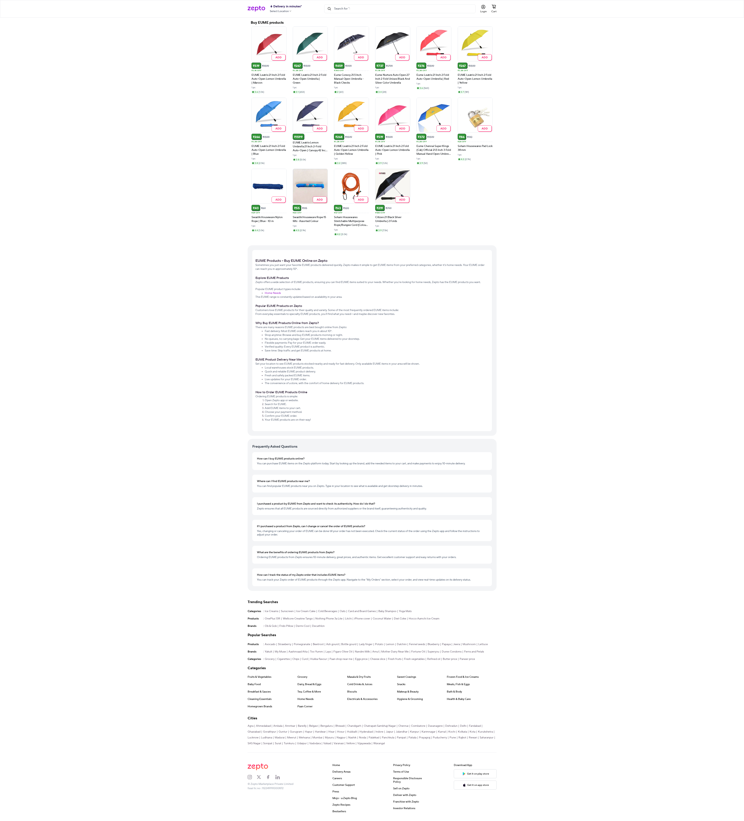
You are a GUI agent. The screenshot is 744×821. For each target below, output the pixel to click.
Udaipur (302, 743)
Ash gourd (332, 644)
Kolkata (462, 732)
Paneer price (467, 659)
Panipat (401, 737)
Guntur (283, 732)
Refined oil (433, 659)
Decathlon (318, 626)
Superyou (433, 651)
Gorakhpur (269, 732)
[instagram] (252, 777)
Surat (278, 743)
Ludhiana (266, 737)
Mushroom (469, 644)
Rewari (473, 737)
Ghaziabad (254, 732)
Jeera (456, 644)
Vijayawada (364, 743)
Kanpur (414, 732)
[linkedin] (280, 777)
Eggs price (361, 659)
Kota (472, 732)
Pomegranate (302, 644)
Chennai (403, 726)
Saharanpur (486, 737)
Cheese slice (377, 659)
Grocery (270, 659)
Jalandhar (401, 732)
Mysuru (329, 737)
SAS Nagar (254, 743)
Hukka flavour (318, 659)
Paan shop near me (340, 659)
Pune (453, 737)
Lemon (390, 644)
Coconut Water (382, 618)
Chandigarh (354, 726)
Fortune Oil (418, 651)
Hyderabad (366, 732)
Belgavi (313, 726)
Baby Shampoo (387, 611)
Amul (375, 651)
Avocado (270, 644)
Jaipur (389, 732)
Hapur (308, 732)
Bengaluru (326, 726)
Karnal (442, 732)
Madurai (280, 737)
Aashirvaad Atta (298, 651)
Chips (295, 659)
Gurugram (296, 732)
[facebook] (270, 777)
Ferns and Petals (474, 651)
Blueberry (433, 644)
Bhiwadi (340, 726)
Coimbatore (418, 726)
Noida (362, 737)
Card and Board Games (362, 611)
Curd (305, 659)
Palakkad (374, 737)
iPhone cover (362, 618)
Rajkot (462, 737)
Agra (250, 726)
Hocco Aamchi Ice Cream (424, 618)
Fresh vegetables (414, 659)
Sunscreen (287, 611)
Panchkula (388, 737)
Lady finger (365, 644)
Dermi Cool (302, 626)
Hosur (340, 732)
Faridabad (475, 726)
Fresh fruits (394, 659)
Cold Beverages (327, 611)
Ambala (277, 726)
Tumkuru (289, 743)
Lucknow (253, 737)
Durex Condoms (452, 651)
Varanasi (339, 743)
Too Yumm (316, 651)
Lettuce (483, 644)
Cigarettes (283, 659)
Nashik (352, 737)
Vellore (350, 743)
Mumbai (317, 737)
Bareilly (302, 726)
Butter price (450, 659)
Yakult (268, 651)
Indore (379, 732)
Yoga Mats (405, 611)
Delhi (463, 726)
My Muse (280, 651)
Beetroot (318, 644)
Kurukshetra (485, 732)
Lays (328, 651)
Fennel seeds (417, 644)
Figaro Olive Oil (342, 651)
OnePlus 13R (272, 618)
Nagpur (341, 737)
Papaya (446, 644)
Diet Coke (400, 618)
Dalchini (402, 644)
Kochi (451, 732)
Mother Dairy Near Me (395, 651)
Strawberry (284, 644)
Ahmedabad (263, 726)
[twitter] (261, 777)
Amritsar (290, 726)
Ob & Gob (271, 626)
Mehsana (304, 737)
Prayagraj (424, 737)
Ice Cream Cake (305, 611)
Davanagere (435, 726)
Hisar (331, 732)
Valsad (327, 743)
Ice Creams (271, 611)
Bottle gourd (348, 644)
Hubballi (352, 732)
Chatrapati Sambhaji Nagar (380, 726)
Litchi (348, 618)
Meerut (291, 737)
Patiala (412, 737)
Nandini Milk (362, 651)
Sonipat (267, 743)
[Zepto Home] (256, 9)
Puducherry (440, 737)
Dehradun (451, 726)
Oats (342, 611)
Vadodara (315, 743)
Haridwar (320, 732)
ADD (278, 57)
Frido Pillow (286, 626)
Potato (379, 644)
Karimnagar (429, 732)
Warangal (379, 743)
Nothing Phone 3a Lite (329, 618)
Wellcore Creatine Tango (298, 618)
